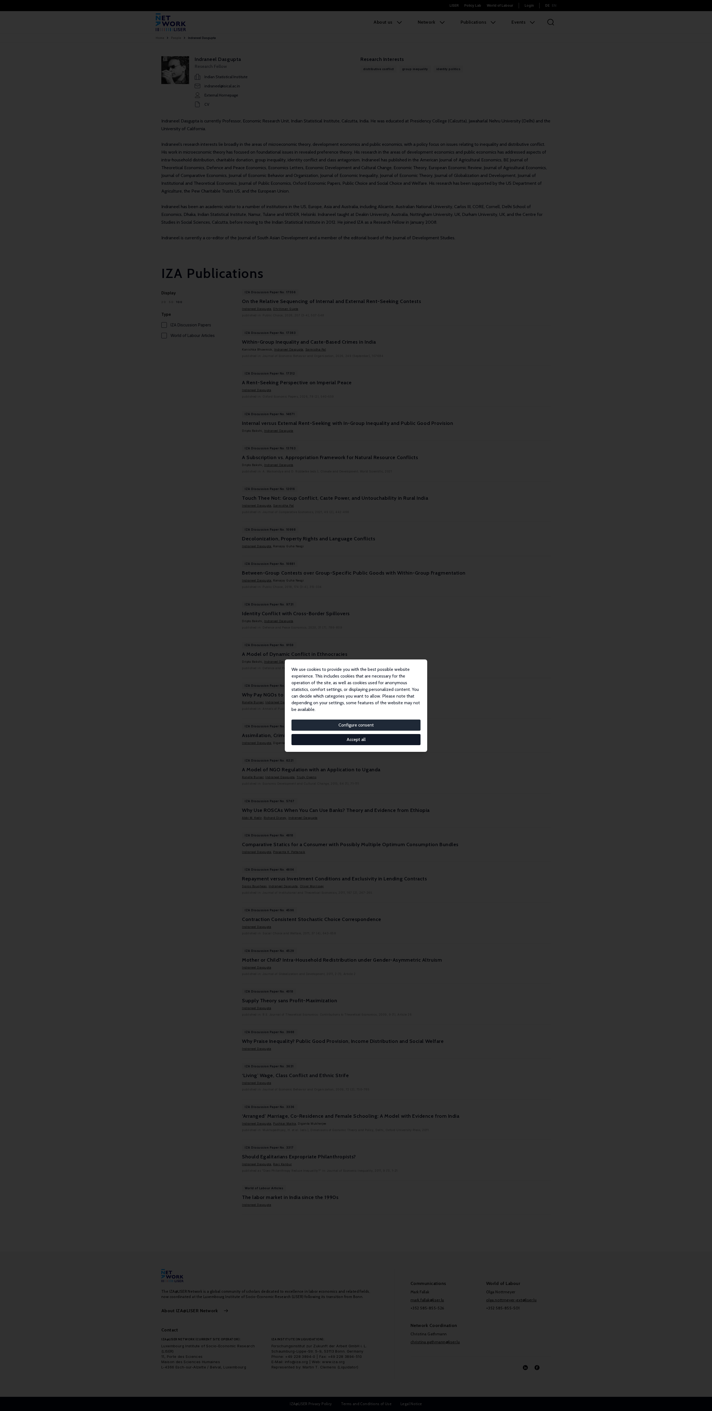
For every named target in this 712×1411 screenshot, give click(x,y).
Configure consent (356, 725)
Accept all (356, 739)
